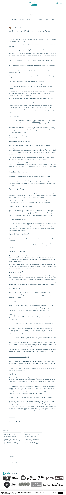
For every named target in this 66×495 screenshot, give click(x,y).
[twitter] (34, 15)
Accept (60, 492)
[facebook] (32, 15)
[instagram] (30, 15)
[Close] (64, 493)
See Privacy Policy (12, 493)
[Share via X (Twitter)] (13, 421)
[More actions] (56, 27)
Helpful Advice (12, 417)
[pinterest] (36, 15)
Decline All (54, 492)
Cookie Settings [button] (46, 492)
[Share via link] (19, 421)
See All (61, 430)
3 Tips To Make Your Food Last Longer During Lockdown (11, 435)
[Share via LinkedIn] (16, 421)
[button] (61, 6)
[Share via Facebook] (9, 421)
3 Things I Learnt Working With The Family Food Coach (32, 435)
